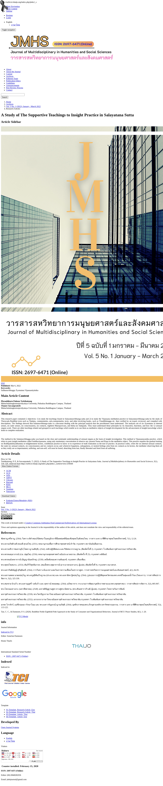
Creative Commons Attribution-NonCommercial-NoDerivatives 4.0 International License (61, 523)
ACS (8, 473)
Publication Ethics (13, 81)
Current (9, 74)
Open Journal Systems (10, 727)
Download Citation (8, 496)
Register (9, 15)
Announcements (12, 85)
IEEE (8, 484)
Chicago (9, 480)
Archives (9, 76)
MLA (8, 487)
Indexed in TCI (7, 632)
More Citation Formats (10, 466)
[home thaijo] (81, 647)
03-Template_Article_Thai (16, 714)
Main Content (11, 9)
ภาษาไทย (15, 25)
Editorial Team (12, 78)
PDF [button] (3, 383)
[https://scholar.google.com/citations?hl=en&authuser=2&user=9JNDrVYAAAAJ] (14, 698)
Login (8, 18)
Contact (9, 90)
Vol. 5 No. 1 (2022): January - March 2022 (23, 106)
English (9, 738)
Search (4, 97)
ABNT (9, 478)
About (8, 69)
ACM (8, 471)
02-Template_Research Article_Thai (20, 712)
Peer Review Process (14, 88)
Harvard (9, 482)
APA (8, 475)
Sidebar (9, 11)
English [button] (9, 22)
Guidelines (10, 83)
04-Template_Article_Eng (16, 717)
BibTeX (9, 503)
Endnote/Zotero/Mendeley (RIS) (19, 500)
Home (8, 102)
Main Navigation (13, 6)
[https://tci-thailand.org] (17, 687)
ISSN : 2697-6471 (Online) (17, 656)
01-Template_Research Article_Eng (20, 710)
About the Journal (13, 72)
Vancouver (10, 491)
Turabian (9, 489)
